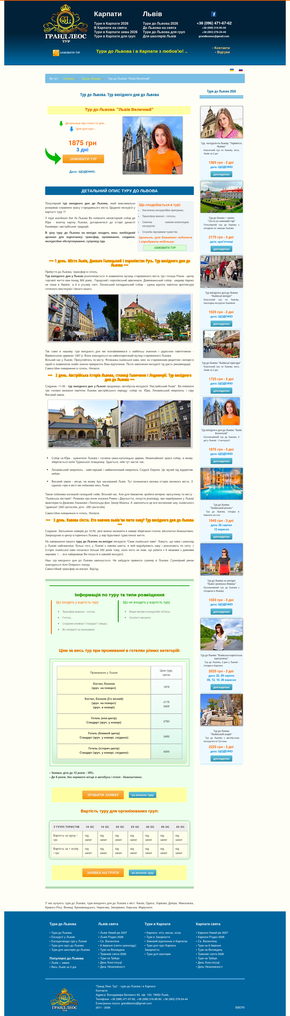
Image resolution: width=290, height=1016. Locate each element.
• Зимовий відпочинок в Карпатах (166, 941)
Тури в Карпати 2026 (111, 23)
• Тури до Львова (60, 933)
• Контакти (220, 47)
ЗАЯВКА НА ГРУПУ (103, 872)
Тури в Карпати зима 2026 (116, 31)
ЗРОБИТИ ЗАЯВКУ (103, 794)
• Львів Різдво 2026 (110, 937)
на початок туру (142, 795)
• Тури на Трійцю (109, 958)
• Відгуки (222, 52)
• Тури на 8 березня (208, 945)
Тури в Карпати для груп (114, 36)
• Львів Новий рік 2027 (112, 933)
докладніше (221, 174)
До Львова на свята (159, 27)
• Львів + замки (59, 963)
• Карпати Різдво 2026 (210, 937)
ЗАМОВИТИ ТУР (69, 52)
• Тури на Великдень (111, 950)
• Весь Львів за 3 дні (62, 967)
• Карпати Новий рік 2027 (212, 933)
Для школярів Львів (159, 36)
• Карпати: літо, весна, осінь (163, 933)
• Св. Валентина (108, 941)
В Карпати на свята (110, 27)
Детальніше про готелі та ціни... (85, 123)
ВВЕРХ (240, 1007)
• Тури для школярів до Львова (69, 950)
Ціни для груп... (85, 129)
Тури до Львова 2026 (161, 23)
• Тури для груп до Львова (66, 945)
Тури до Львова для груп (164, 31)
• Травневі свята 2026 (112, 954)
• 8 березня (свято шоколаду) (117, 945)
